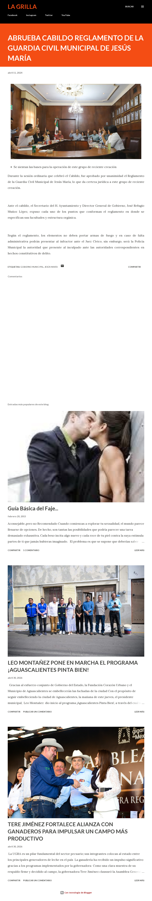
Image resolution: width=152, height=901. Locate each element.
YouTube (65, 15)
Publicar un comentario (37, 711)
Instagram (31, 15)
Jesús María (51, 267)
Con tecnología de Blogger (78, 892)
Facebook (12, 15)
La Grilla (22, 6)
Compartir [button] (134, 267)
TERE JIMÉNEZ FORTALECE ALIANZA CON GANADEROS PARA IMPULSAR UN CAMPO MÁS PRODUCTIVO (68, 831)
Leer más (139, 550)
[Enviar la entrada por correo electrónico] (62, 267)
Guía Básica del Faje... (33, 508)
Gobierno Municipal (32, 267)
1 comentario (31, 550)
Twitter (49, 15)
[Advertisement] (76, 377)
